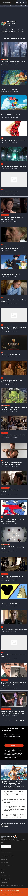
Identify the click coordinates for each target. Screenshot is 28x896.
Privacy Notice (11, 751)
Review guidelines (5, 879)
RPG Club (10, 5)
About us (3, 872)
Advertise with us (5, 875)
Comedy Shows (5, 215)
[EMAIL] (9, 25)
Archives (21, 720)
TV (2, 138)
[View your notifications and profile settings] (23, 2)
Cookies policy (4, 862)
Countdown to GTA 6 (18, 5)
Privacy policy (4, 859)
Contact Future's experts (7, 856)
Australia (6, 826)
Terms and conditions (6, 852)
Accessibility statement (7, 865)
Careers (3, 869)
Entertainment (5, 405)
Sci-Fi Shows (4, 59)
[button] (25, 2)
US (2, 826)
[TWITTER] (7, 25)
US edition (13, 892)
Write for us (4, 882)
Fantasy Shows (5, 487)
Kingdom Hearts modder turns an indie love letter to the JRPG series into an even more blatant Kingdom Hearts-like (15, 816)
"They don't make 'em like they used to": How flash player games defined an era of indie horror (14, 801)
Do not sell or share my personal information (12, 885)
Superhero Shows (5, 709)
